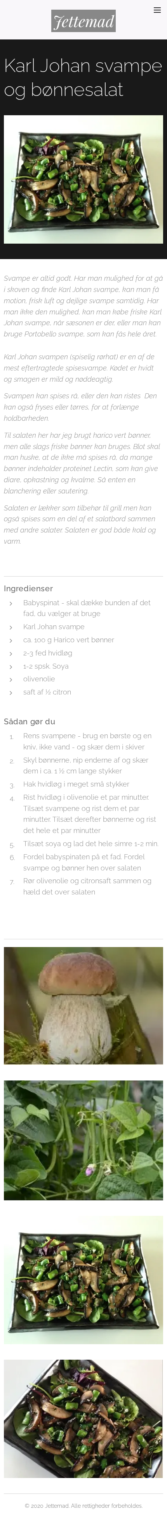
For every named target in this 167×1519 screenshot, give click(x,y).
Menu (157, 9)
